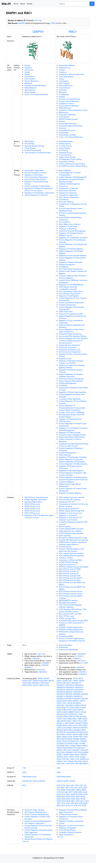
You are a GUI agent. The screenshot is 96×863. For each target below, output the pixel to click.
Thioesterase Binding (66, 161)
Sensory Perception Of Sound (35, 172)
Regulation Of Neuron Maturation (70, 262)
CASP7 (59, 703)
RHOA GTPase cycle (32, 504)
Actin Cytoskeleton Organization (36, 177)
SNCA (72, 754)
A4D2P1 (66, 781)
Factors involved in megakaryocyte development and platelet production (72, 639)
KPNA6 (59, 725)
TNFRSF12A (84, 759)
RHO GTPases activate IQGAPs (70, 578)
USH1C (85, 761)
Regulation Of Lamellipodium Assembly (73, 237)
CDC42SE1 (61, 705)
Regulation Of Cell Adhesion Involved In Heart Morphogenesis (73, 429)
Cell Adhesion (64, 199)
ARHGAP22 (79, 685)
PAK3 (59, 739)
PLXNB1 (82, 743)
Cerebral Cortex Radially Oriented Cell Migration (72, 272)
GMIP (80, 719)
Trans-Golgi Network (66, 76)
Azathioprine (63, 647)
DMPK (65, 712)
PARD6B (76, 739)
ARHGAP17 (61, 685)
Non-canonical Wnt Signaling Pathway (72, 336)
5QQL (78, 799)
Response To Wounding (67, 228)
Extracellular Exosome (67, 130)
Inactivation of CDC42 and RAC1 (71, 560)
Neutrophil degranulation (33, 502)
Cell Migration (64, 266)
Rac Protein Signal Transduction (70, 269)
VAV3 (72, 763)
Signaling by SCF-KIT (67, 502)
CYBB (64, 710)
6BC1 (73, 801)
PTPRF (42, 683)
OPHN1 (75, 736)
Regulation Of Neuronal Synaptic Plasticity (70, 371)
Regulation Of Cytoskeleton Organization (39, 193)
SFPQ (80, 752)
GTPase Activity (65, 143)
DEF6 (75, 710)
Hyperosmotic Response (68, 193)
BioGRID (21, 23)
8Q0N (85, 803)
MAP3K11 (84, 727)
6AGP (68, 801)
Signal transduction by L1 (68, 564)
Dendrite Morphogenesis (67, 383)
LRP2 (80, 725)
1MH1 (62, 787)
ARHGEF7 (77, 698)
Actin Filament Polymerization (35, 179)
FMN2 (69, 719)
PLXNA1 (76, 743)
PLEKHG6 (68, 743)
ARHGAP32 (61, 689)
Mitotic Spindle (29, 92)
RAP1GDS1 (67, 750)
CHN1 (59, 707)
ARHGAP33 (70, 689)
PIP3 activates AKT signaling (69, 499)
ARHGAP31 (79, 687)
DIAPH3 (59, 712)
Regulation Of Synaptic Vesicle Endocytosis (70, 467)
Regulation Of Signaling (67, 828)
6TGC (78, 801)
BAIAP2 (47, 678)
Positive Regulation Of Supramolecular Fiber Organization (38, 831)
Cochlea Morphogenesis (67, 452)
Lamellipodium (64, 94)
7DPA (59, 803)
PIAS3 (59, 741)
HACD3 (63, 721)
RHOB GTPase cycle (32, 506)
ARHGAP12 (67, 683)
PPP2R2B (60, 745)
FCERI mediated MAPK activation (71, 528)
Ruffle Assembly (65, 455)
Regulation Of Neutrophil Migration (71, 470)
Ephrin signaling (64, 535)
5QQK (73, 799)
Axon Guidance (64, 222)
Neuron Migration (65, 170)
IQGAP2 (79, 723)
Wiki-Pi (6, 3)
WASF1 (86, 763)
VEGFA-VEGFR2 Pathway (68, 562)
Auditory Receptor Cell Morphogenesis (73, 177)
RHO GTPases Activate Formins (36, 497)
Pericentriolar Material (67, 65)
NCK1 (63, 734)
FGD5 (84, 716)
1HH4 (77, 785)
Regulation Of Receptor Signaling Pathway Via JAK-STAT (71, 362)
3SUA (59, 794)
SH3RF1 (60, 754)
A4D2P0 (60, 781)
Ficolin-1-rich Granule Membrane (36, 94)
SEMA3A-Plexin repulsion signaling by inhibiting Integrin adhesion (73, 543)
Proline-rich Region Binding (34, 810)
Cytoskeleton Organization (34, 170)
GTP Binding (63, 150)
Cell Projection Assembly (68, 287)
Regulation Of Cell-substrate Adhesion (72, 255)
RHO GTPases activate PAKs (69, 580)
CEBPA (77, 705)
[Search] (92, 3)
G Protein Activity (65, 146)
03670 (24, 772)
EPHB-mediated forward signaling (71, 533)
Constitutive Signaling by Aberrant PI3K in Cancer (73, 523)
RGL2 (63, 752)
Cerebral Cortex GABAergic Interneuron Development (73, 281)
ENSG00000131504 (29, 776)
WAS (81, 763)
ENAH (66, 716)
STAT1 (66, 757)
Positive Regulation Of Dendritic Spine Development (73, 424)
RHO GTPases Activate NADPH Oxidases (70, 597)
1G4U (68, 785)
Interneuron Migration (66, 482)
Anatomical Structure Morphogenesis (72, 231)
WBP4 (41, 685)
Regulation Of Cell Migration (69, 296)
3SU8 (85, 792)
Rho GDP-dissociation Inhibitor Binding (73, 166)
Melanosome (63, 112)
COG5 (71, 707)
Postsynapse (63, 132)
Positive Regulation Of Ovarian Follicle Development (73, 489)
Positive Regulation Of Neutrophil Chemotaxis (71, 449)
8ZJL (80, 805)
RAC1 (73, 31)
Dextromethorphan (65, 645)
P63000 (72, 781)
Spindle (27, 72)
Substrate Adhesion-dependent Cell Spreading (71, 326)
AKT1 (71, 680)
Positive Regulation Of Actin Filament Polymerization (72, 299)
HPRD (53, 23)
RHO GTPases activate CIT (69, 571)
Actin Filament (29, 79)
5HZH (86, 794)
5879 (58, 768)
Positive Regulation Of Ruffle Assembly (73, 464)
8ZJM (84, 805)
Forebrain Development (67, 305)
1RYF (67, 787)
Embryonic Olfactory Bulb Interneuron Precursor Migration (72, 276)
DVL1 (76, 714)
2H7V (80, 787)
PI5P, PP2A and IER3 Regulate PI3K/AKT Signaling (70, 606)
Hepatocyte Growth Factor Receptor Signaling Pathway (72, 366)
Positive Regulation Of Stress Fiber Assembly (71, 395)
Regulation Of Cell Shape (33, 175)
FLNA (64, 719)
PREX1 (67, 745)
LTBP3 (84, 725)
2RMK (63, 790)
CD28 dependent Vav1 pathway (70, 531)
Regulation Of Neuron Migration (70, 493)
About (22, 3)
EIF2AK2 (60, 716)
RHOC (29, 685)
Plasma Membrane (31, 81)
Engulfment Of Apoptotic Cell (69, 349)
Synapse (62, 121)
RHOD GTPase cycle (32, 511)
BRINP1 (76, 701)
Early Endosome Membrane (69, 105)
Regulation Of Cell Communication (71, 825)
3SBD (75, 792)
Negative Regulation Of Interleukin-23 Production (72, 317)
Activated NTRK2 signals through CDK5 (73, 620)
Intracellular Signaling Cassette (70, 832)
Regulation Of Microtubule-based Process (36, 182)
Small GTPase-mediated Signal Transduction (70, 218)
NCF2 (59, 734)
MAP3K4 (60, 730)
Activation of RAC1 (66, 558)
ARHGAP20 (70, 685)
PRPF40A (35, 683)
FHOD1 (59, 719)
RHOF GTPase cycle (32, 513)
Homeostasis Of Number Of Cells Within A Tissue (73, 388)
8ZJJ (71, 805)
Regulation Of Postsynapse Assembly (72, 457)
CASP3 (82, 701)
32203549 (42, 672)
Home (16, 3)
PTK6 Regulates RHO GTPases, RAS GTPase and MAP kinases (72, 610)
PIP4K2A (71, 741)
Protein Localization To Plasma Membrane (70, 440)
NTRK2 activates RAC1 (67, 618)
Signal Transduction (66, 834)
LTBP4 (59, 727)
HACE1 (69, 721)
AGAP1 (59, 680)
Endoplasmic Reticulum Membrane (71, 74)
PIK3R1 (65, 741)
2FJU (76, 787)
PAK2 (86, 736)
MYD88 (80, 732)
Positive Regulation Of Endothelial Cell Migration (73, 245)
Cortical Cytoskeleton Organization (71, 302)
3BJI (66, 792)
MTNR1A (73, 732)
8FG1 (24, 785)
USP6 (59, 763)
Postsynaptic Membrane (67, 123)
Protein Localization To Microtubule (37, 186)
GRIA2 (84, 719)
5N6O (59, 796)
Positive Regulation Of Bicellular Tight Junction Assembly (72, 474)
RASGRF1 (76, 750)
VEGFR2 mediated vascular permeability (73, 567)
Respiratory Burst (65, 358)
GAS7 (46, 680)
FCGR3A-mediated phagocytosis (71, 627)
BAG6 (59, 701)
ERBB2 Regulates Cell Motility (35, 499)
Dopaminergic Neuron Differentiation (72, 437)
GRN (58, 721)
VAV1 (63, 763)
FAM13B (79, 716)
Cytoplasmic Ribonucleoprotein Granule (73, 110)
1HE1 (72, 785)
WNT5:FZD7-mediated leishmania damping (71, 633)
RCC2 (59, 752)
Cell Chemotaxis (65, 421)
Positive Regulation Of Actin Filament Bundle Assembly (38, 826)
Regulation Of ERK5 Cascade (69, 432)
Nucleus (27, 65)
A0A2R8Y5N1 (27, 781)
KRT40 (65, 725)
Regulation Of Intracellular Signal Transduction (71, 817)
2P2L (58, 790)
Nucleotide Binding (65, 141)
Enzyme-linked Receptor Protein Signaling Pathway (70, 209)
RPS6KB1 (69, 752)
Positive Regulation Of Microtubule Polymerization (71, 308)
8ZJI (67, 805)
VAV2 (68, 763)
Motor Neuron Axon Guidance (69, 224)
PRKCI (59, 748)
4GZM (72, 794)
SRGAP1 (83, 754)
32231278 (40, 669)
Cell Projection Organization (34, 823)
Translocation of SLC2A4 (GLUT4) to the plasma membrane (73, 505)
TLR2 (77, 759)
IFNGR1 (59, 723)
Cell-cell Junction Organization (70, 352)
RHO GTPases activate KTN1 (69, 576)
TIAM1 (72, 759)
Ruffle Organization (66, 311)
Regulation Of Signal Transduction (71, 821)
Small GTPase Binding (32, 150)
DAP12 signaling (65, 526)
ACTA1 (75, 678)
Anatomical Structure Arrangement (71, 378)
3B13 (62, 792)
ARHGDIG (84, 694)
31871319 (37, 20)
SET (75, 752)
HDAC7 (75, 721)
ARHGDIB (76, 694)
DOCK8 (71, 714)
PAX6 (24, 683)
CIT (67, 707)
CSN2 (84, 707)
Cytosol (27, 74)
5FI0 (81, 794)
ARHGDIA (68, 694)
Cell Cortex (63, 90)
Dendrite (62, 96)
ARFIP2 (59, 683)
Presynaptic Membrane (67, 114)
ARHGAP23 (61, 687)
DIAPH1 (38, 31)
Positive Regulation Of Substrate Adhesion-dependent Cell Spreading (72, 460)
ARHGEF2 (69, 696)
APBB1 (40, 678)
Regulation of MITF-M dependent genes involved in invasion (38, 516)
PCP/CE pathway (65, 546)
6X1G (82, 801)
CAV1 (64, 703)
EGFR (41, 680)
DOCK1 (77, 712)
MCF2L (71, 730)
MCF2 (66, 730)
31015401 (82, 672)
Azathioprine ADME (66, 636)
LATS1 (75, 725)
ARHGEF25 (78, 696)
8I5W (81, 803)
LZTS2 (64, 727)
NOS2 (86, 734)
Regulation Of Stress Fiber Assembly (72, 392)
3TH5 (63, 794)
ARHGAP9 (60, 694)
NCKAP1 (69, 734)
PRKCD (85, 745)
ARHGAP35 (79, 689)
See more (26, 841)
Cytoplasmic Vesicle (66, 103)
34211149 (41, 654)
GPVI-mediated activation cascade (71, 497)
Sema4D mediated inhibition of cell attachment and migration (71, 550)
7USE (72, 803)
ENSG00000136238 (64, 776)
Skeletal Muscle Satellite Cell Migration (38, 839)
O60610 (35, 781)
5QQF (78, 796)
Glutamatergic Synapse (67, 135)
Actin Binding (29, 143)
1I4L (84, 785)
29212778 (81, 660)
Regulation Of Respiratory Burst (70, 419)
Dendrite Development (67, 264)
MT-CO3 (67, 732)
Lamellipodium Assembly (68, 289)
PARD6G (83, 739)
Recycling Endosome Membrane (70, 126)
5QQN (59, 801)
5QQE (73, 796)
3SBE (80, 792)
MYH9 (85, 732)
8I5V (76, 803)
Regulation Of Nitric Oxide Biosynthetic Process (73, 355)
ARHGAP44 (78, 692)
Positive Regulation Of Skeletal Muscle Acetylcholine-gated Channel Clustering (73, 478)
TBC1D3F (65, 759)
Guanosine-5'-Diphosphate (68, 649)
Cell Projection (29, 90)
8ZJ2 (63, 805)
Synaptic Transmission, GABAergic (71, 412)
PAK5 (63, 739)
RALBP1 (60, 750)
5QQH (59, 799)
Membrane (28, 83)
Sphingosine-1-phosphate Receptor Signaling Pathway (71, 180)
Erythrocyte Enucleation (67, 347)
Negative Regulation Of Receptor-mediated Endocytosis (71, 375)
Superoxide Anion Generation (69, 345)
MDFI (84, 730)
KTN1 (70, 725)
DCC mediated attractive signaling (71, 553)
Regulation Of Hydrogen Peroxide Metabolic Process (71, 234)
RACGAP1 (81, 748)
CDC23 (69, 703)
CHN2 (63, 707)
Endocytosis (63, 186)
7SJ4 (63, 803)
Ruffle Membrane (30, 87)
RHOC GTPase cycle (32, 508)
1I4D (81, 785)
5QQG (82, 796)
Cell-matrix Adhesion (66, 202)
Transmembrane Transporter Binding (37, 152)
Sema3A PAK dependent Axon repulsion (73, 540)
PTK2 (75, 748)
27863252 (45, 665)
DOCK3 (59, 714)
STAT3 (71, 757)
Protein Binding (30, 148)
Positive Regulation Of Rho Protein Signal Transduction (71, 330)
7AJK (87, 801)
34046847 (45, 663)
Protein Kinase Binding (67, 157)
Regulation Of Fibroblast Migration (71, 249)
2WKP (73, 790)
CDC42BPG (77, 703)
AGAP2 (65, 680)
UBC (76, 761)
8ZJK (75, 805)
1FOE (63, 785)
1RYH (72, 787)
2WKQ (78, 790)
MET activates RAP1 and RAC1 (70, 614)
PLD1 (77, 741)
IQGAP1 (72, 723)
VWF (76, 763)
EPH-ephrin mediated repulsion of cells (73, 537)
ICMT (85, 721)
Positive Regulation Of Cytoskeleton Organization (37, 835)
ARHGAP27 (70, 687)
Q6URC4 (42, 781)
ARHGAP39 (61, 692)
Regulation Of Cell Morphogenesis (71, 284)
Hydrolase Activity (65, 152)
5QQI (64, 799)
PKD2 (29, 683)
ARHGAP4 (70, 692)
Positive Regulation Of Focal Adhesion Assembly (73, 402)
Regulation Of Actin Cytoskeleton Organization (71, 321)
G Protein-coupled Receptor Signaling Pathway (72, 214)
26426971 (76, 658)
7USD (68, 803)
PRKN (64, 748)
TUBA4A (70, 761)
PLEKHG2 (60, 743)
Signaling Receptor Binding (34, 146)
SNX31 (77, 754)
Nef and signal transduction (69, 508)
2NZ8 (85, 787)
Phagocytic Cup (64, 67)
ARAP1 (76, 680)
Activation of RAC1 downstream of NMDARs (71, 624)
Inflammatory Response (67, 190)
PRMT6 (69, 748)
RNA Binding (29, 141)
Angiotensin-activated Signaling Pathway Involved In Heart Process (73, 444)
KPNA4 (85, 723)
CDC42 (24, 680)
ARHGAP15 (76, 683)
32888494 (28, 667)
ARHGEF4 (69, 698)
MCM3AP (77, 730)
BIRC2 (70, 701)
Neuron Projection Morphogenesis (71, 381)
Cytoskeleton (29, 76)
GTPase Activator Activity (68, 814)
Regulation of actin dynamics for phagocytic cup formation (70, 514)
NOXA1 (59, 736)
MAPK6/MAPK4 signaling (68, 600)
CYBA (59, 710)
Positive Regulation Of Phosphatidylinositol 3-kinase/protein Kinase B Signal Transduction (72, 407)
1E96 (58, 785)
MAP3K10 (76, 727)
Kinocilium (62, 128)
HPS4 (80, 721)
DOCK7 (65, 714)
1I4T (58, 787)
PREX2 (73, 745)
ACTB (81, 678)
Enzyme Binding (65, 155)
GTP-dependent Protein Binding (70, 159)
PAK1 (81, 736)
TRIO (65, 761)
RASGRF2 (84, 750)
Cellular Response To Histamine (36, 195)
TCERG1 (35, 685)
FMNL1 (74, 719)
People (29, 3)
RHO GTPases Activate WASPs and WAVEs (72, 583)
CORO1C (77, 707)
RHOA (24, 685)
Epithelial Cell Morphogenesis (69, 184)
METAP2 (60, 732)
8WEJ (59, 805)
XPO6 (46, 685)
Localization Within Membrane (70, 399)
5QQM (82, 799)
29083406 (35, 658)
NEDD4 (51, 680)
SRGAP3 (60, 757)
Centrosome (28, 70)
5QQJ (68, 799)
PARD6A (69, 739)
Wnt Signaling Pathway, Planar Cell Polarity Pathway (71, 415)
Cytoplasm (28, 67)
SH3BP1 (86, 752)
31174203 (79, 656)
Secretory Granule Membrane (35, 85)
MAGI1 (69, 727)
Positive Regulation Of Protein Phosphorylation (70, 173)
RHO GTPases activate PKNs (70, 569)
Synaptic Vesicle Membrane (69, 101)
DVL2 (81, 714)
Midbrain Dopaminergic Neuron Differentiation (70, 485)
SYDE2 (82, 757)
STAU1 (77, 757)
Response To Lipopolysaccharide (71, 314)
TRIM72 (59, 761)
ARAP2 (81, 680)
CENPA (35, 680)
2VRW (68, 790)
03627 (59, 772)
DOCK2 (83, 712)
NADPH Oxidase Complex (68, 119)
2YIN (58, 792)
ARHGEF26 (61, 698)
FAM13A (72, 716)
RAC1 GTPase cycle (66, 616)
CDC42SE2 (69, 705)
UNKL (80, 761)
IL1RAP (66, 723)
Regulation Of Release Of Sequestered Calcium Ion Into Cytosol (38, 189)
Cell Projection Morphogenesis (35, 812)
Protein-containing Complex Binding (72, 164)
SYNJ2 (59, 759)
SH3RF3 (66, 754)
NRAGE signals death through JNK (71, 511)
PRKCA (79, 745)
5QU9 (64, 801)
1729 (24, 768)
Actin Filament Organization (69, 197)
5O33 (63, 796)
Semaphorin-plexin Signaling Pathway (72, 434)
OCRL (70, 736)
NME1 (81, 734)
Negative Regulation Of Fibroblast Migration (71, 252)
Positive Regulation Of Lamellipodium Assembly (72, 241)
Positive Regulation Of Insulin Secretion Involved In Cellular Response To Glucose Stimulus (73, 340)
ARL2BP (85, 698)
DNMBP (71, 712)
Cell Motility (63, 385)
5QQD (68, 796)
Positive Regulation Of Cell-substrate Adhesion (72, 259)
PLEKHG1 (83, 741)
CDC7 (30, 680)
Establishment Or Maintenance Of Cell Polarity (73, 205)
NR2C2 (65, 736)
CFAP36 (83, 705)
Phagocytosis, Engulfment (68, 188)
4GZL (68, 794)
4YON (77, 794)
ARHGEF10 (61, 696)
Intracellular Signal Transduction (70, 334)
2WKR (83, 790)
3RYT (71, 792)
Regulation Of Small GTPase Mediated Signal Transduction (73, 811)
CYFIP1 (69, 710)
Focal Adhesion (64, 87)
